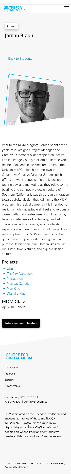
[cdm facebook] (14, 445)
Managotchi (15, 278)
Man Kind (13, 288)
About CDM (11, 367)
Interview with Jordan (21, 323)
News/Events (12, 386)
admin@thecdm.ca (35, 401)
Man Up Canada (18, 283)
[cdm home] (14, 9)
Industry (9, 380)
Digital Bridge (16, 293)
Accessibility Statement (16, 467)
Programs (10, 374)
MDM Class (14, 301)
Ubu (10, 268)
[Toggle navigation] (66, 10)
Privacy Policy (58, 463)
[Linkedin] (32, 47)
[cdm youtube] (28, 445)
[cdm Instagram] (7, 445)
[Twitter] (36, 47)
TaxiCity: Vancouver (21, 273)
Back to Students (20, 58)
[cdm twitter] (21, 445)
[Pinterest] (39, 47)
